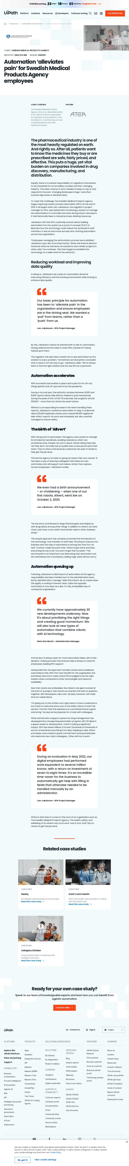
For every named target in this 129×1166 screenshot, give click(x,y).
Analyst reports (72, 1063)
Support (8, 1062)
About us (111, 1050)
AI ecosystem (9, 1085)
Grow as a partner (94, 1066)
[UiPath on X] (94, 1138)
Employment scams (115, 1099)
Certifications (50, 1079)
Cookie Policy (55, 1152)
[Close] (127, 1142)
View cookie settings (45, 1159)
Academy (49, 1075)
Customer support (52, 1097)
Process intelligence (12, 1081)
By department (51, 1059)
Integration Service (33, 1059)
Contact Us (75, 1029)
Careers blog (112, 1059)
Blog (68, 1058)
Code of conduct (114, 1088)
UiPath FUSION (72, 1095)
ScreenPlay (29, 1088)
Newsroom (111, 1063)
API (5, 1097)
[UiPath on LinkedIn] (64, 1138)
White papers (71, 1071)
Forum (47, 1110)
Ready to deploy (52, 1064)
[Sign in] (101, 13)
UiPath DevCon (72, 1106)
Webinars (70, 1075)
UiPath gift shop (114, 1079)
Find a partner (92, 1058)
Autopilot (28, 1054)
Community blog (52, 1114)
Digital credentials (52, 1083)
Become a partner (94, 1062)
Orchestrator (30, 1084)
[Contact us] (95, 13)
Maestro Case (30, 1075)
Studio (27, 1092)
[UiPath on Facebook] (49, 1138)
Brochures (70, 1079)
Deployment (9, 1125)
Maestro (28, 1067)
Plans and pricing (12, 1057)
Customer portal (52, 1102)
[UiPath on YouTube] (34, 1138)
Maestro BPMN (31, 1071)
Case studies (71, 1067)
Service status (51, 1122)
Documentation (51, 1106)
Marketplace (50, 1127)
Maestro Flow (30, 1079)
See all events (72, 1110)
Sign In (92, 1029)
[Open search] (90, 13)
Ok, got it (23, 1160)
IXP (26, 1063)
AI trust (7, 1120)
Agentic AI (8, 1089)
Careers (110, 1054)
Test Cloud (29, 1096)
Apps (27, 1050)
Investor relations (114, 1067)
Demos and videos (74, 1083)
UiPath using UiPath (115, 1075)
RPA (5, 1093)
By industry (50, 1055)
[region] (64, 1153)
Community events (53, 1118)
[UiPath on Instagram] (79, 1138)
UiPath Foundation (115, 1084)
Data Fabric (9, 1116)
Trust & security (113, 1071)
